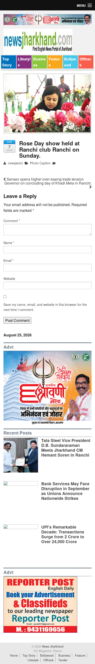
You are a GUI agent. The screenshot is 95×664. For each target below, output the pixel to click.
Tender (62, 660)
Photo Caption (40, 163)
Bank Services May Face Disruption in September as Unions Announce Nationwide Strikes (65, 491)
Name (8, 242)
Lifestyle (24, 62)
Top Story (7, 62)
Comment (11, 220)
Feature (54, 62)
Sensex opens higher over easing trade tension (45, 179)
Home (14, 655)
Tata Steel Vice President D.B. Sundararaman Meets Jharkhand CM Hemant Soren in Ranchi (65, 447)
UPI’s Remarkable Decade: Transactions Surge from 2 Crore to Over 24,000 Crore (62, 534)
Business (39, 62)
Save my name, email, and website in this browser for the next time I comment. (45, 307)
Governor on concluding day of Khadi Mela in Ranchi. (48, 183)
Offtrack (85, 62)
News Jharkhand (52, 646)
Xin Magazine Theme (47, 651)
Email (8, 260)
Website (9, 278)
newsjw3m (15, 163)
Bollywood (70, 62)
